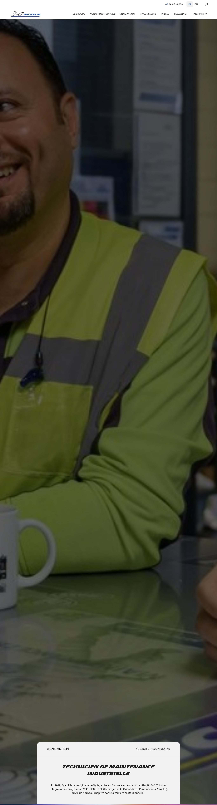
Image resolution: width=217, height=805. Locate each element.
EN (196, 4)
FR (189, 4)
